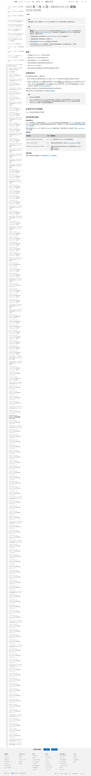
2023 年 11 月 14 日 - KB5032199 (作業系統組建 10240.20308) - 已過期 (14, 192)
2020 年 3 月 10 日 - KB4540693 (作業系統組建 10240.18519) (14, 441)
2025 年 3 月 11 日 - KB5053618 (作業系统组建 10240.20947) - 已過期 (14, 109)
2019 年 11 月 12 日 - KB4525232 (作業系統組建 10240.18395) (14, 462)
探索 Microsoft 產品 (8, 765)
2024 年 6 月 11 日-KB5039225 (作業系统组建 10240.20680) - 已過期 (15, 155)
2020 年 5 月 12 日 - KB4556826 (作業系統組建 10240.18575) (14, 431)
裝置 (33, 1)
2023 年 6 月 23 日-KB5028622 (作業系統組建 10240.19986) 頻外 (15, 218)
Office (25, 1)
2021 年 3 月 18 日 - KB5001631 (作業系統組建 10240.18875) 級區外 (14, 378)
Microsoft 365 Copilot (49, 767)
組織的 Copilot (7, 759)
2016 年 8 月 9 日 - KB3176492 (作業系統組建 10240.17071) (15, 715)
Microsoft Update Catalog (72, 143)
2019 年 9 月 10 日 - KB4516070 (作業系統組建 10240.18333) (14, 483)
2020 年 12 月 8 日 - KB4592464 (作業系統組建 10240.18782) (14, 392)
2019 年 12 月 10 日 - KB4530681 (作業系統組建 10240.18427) (14, 457)
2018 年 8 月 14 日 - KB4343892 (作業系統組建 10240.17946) (14, 572)
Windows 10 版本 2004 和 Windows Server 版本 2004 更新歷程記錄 (16, 25)
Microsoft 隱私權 (76, 759)
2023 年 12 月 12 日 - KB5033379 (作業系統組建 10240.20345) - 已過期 (14, 186)
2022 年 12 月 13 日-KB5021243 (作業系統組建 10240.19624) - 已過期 (14, 254)
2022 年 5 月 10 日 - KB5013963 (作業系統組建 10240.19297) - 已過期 (14, 295)
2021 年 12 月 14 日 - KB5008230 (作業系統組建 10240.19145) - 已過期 (14, 326)
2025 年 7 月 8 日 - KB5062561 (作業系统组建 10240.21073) (15, 88)
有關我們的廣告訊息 (75, 773)
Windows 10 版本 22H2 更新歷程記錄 (15, 7)
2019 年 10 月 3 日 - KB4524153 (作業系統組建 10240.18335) (14, 472)
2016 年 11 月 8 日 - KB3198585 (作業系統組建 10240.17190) (14, 695)
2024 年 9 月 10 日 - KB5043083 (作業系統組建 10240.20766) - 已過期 (14, 140)
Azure (46, 759)
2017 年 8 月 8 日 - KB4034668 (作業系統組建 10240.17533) (15, 646)
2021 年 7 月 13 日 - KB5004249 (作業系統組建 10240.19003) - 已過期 (14, 352)
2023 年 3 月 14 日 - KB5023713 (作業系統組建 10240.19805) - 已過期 (14, 238)
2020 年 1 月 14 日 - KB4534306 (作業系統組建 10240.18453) (14, 452)
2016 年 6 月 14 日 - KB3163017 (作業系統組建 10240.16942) (14, 725)
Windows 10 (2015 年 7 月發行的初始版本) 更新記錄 (15, 65)
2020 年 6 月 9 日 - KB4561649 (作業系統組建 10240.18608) (15, 426)
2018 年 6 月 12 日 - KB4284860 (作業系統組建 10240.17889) (14, 587)
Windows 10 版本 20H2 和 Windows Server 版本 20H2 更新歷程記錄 (16, 20)
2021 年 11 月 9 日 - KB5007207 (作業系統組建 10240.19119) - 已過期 (14, 332)
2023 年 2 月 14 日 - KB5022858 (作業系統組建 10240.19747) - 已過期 (14, 244)
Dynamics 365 (48, 761)
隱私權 (62, 773)
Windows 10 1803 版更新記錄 (14, 43)
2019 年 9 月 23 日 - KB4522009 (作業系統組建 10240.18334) (14, 478)
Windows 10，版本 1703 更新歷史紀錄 (16, 52)
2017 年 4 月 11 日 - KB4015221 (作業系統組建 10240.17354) (14, 669)
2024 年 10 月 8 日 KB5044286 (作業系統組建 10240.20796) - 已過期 (15, 135)
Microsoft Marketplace (63, 763)
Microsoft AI (47, 755)
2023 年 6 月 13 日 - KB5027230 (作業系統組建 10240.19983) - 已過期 (14, 223)
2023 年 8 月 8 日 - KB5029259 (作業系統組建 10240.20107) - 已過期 (15, 207)
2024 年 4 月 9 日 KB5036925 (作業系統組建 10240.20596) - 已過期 (15, 166)
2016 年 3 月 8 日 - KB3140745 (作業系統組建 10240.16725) (15, 740)
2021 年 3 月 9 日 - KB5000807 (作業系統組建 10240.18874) (15, 383)
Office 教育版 (35, 763)
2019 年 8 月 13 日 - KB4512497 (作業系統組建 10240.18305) (14, 493)
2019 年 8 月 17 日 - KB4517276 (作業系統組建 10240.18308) (14, 488)
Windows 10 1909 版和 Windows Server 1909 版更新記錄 (15, 29)
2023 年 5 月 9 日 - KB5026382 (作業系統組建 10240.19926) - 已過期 (15, 228)
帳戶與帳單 (38, 1)
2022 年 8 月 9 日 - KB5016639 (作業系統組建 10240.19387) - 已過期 (15, 280)
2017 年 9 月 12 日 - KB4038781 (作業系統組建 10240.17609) (14, 641)
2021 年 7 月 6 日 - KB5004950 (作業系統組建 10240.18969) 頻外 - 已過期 (15, 358)
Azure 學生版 (35, 769)
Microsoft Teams (48, 769)
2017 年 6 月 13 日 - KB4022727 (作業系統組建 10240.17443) (14, 661)
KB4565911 (49, 128)
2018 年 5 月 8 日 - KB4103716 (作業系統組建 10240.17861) (15, 591)
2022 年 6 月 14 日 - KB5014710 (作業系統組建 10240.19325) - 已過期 (14, 290)
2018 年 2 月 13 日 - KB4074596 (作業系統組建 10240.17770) (14, 607)
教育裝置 (34, 757)
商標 (69, 773)
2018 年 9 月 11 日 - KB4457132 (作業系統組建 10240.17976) (14, 566)
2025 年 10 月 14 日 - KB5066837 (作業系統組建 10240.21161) (14, 75)
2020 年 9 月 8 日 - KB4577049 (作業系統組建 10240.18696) (15, 407)
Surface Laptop (7, 757)
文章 (74, 21)
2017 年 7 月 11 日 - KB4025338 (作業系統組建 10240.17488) (14, 650)
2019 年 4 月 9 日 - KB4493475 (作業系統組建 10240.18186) (15, 522)
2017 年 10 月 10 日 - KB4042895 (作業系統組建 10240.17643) (14, 636)
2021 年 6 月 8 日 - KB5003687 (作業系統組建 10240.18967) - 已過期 (15, 363)
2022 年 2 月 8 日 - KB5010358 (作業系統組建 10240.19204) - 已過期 (15, 311)
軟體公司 (61, 767)
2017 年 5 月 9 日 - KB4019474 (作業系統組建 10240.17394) (15, 665)
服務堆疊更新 (75, 124)
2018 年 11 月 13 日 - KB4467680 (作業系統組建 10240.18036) (14, 556)
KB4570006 (48, 32)
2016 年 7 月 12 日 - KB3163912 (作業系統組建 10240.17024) (14, 720)
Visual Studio (62, 769)
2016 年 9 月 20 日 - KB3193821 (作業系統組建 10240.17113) (14, 706)
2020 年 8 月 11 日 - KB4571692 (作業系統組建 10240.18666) (14, 412)
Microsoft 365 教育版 (36, 761)
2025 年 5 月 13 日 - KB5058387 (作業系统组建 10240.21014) (14, 98)
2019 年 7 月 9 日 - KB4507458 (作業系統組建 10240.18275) (15, 497)
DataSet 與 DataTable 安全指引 (44, 85)
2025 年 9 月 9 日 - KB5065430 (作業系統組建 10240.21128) (15, 80)
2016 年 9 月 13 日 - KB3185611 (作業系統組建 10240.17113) (14, 711)
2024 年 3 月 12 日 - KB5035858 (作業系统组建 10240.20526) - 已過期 (14, 171)
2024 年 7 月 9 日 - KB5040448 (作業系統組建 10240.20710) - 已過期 (15, 150)
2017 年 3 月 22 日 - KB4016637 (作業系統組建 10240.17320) (14, 675)
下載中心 (20, 757)
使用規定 (65, 773)
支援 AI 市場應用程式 (63, 759)
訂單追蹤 (20, 763)
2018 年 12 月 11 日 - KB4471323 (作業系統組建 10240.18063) (14, 551)
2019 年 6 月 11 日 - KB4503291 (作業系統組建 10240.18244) (14, 502)
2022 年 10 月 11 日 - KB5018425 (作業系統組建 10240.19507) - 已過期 (14, 269)
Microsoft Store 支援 (22, 759)
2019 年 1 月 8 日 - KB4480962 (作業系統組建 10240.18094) (15, 541)
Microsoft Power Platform (64, 765)
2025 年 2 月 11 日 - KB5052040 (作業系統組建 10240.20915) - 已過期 (14, 114)
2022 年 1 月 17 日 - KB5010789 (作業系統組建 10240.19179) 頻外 (14, 316)
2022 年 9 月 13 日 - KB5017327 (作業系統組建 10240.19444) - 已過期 (14, 275)
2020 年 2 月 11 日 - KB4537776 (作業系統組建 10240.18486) (14, 446)
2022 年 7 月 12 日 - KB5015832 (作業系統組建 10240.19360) (14, 285)
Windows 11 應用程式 (8, 767)
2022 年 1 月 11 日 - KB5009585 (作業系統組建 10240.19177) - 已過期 (14, 321)
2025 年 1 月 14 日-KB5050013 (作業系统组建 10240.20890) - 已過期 (15, 119)
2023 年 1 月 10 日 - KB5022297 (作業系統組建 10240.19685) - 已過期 (14, 249)
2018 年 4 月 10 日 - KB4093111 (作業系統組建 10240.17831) (14, 596)
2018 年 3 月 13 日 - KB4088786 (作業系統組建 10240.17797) (14, 601)
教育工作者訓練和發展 (36, 765)
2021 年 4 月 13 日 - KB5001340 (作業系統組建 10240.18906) (14, 373)
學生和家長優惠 (35, 767)
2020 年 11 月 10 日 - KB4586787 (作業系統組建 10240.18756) (14, 398)
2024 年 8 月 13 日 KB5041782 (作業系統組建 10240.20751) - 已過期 (15, 145)
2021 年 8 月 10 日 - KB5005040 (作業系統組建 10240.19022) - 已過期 (14, 347)
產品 (29, 1)
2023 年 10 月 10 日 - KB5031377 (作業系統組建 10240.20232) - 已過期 (14, 197)
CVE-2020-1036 (41, 32)
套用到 (28, 14)
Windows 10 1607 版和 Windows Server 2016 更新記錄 (15, 56)
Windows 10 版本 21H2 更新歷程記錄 (15, 12)
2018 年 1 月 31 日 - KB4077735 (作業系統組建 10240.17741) (14, 612)
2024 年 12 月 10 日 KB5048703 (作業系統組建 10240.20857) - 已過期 (14, 124)
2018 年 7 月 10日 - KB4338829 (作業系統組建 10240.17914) (14, 582)
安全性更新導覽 (51, 90)
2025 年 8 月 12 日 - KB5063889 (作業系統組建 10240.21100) (14, 84)
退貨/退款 (20, 761)
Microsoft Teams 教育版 (36, 759)
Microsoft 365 (20, 1)
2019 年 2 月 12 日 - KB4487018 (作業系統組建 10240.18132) (14, 537)
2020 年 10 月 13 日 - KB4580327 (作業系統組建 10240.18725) (14, 403)
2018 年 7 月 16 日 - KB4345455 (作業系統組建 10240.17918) (14, 577)
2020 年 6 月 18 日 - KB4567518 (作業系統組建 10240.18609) (14, 422)
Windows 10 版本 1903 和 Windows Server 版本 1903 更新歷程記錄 (16, 34)
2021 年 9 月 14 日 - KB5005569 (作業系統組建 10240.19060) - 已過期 (14, 342)
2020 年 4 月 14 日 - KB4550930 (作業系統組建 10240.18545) (14, 436)
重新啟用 (35, 41)
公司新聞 (75, 757)
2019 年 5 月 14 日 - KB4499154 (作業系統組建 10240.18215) (14, 512)
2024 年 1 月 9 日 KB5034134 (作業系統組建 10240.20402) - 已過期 (15, 181)
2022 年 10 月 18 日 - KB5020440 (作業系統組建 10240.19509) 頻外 (14, 264)
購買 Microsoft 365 (49, 1)
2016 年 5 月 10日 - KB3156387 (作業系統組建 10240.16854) (14, 730)
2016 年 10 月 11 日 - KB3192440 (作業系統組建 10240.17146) (14, 701)
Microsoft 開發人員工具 (63, 755)
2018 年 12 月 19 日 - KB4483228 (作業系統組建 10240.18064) (14, 546)
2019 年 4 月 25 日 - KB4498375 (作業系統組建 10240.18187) (14, 518)
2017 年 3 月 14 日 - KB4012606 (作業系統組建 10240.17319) (14, 680)
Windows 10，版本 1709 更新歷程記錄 (16, 47)
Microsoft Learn (62, 757)
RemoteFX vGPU (64, 30)
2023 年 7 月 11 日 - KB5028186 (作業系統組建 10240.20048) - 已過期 (14, 212)
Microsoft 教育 (35, 755)
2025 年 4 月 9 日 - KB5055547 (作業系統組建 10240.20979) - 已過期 (15, 103)
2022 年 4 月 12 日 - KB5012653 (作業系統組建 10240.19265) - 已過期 (14, 301)
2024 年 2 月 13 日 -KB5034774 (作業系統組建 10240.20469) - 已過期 (14, 176)
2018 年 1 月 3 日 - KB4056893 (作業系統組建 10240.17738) (15, 621)
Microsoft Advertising (49, 765)
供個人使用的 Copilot (8, 761)
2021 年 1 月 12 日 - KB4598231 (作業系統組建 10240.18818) (14, 387)
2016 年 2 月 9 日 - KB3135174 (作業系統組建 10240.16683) (15, 743)
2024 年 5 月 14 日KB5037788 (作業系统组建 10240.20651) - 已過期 (15, 161)
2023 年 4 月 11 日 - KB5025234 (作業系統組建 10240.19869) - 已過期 (14, 233)
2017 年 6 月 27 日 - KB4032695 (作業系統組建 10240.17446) (14, 655)
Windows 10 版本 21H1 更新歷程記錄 (15, 16)
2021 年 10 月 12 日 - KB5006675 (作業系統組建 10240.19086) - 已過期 (14, 337)
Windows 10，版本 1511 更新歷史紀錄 (16, 60)
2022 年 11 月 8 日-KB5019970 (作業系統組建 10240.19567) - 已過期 (15, 259)
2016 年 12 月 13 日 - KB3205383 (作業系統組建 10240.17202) (14, 690)
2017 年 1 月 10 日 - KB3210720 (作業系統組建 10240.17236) (14, 685)
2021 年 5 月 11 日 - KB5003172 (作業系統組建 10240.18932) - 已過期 (14, 368)
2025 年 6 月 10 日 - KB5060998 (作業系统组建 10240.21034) (14, 93)
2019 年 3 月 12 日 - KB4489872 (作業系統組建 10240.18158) (14, 526)
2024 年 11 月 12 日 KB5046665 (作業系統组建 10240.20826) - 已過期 (14, 129)
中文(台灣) (8, 773)
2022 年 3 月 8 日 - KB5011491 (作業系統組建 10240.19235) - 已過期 (15, 306)
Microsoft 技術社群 (63, 761)
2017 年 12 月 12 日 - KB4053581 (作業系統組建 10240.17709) (14, 626)
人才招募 (75, 755)
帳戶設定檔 (20, 755)
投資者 (75, 761)
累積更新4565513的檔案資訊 (50, 155)
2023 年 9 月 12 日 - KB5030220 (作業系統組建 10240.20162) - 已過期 (14, 202)
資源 (42, 1)
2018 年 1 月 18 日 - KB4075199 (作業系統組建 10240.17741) (14, 617)
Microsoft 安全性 (48, 757)
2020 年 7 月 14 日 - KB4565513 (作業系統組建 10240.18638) (14, 417)
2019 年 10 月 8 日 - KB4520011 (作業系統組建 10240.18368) (14, 467)
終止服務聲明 (12, 71)
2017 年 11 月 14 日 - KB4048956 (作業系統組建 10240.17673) (14, 631)
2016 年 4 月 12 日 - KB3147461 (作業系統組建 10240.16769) (14, 735)
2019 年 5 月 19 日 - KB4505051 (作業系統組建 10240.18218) (14, 507)
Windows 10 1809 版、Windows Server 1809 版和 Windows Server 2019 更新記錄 (15, 39)
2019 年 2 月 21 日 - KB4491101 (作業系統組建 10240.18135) (14, 532)
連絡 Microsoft (57, 773)
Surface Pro (6, 755)
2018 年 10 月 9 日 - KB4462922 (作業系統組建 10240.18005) (14, 561)
